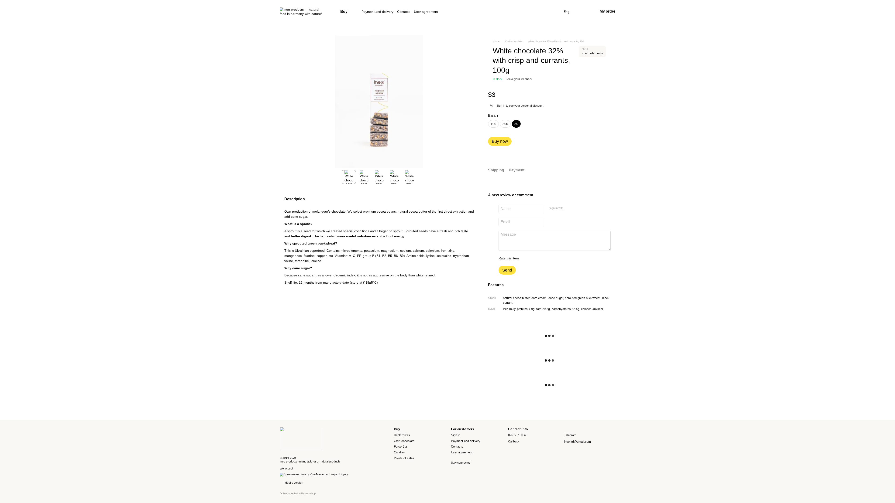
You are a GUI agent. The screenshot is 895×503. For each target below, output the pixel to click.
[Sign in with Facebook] (568, 208)
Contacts (403, 12)
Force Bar (400, 446)
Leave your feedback (519, 79)
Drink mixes (402, 435)
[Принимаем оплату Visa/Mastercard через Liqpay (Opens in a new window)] (314, 474)
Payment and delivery (377, 12)
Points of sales (404, 458)
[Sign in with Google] (576, 208)
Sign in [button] (500, 105)
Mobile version (293, 482)
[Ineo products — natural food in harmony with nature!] (300, 438)
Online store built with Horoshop (298, 493)
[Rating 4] (549, 258)
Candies (399, 452)
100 (493, 124)
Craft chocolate (404, 441)
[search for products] (555, 11)
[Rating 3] (541, 258)
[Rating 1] (526, 258)
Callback (513, 441)
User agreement (426, 12)
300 (505, 124)
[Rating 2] (534, 258)
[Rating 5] (556, 258)
